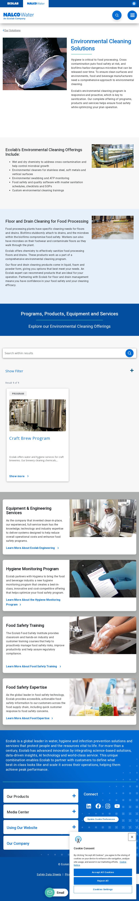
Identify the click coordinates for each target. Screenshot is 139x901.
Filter (14, 371)
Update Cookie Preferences (101, 819)
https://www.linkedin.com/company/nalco (88, 806)
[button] (117, 15)
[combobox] (63, 353)
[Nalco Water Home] (17, 16)
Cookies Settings (103, 889)
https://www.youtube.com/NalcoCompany (117, 806)
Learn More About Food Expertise (27, 718)
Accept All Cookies (103, 872)
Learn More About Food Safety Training (32, 666)
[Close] (132, 837)
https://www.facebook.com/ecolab (98, 806)
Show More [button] (17, 476)
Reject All (103, 880)
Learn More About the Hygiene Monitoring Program (33, 602)
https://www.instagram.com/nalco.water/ (107, 806)
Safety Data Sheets (49, 874)
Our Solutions (12, 30)
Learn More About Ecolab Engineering (30, 548)
